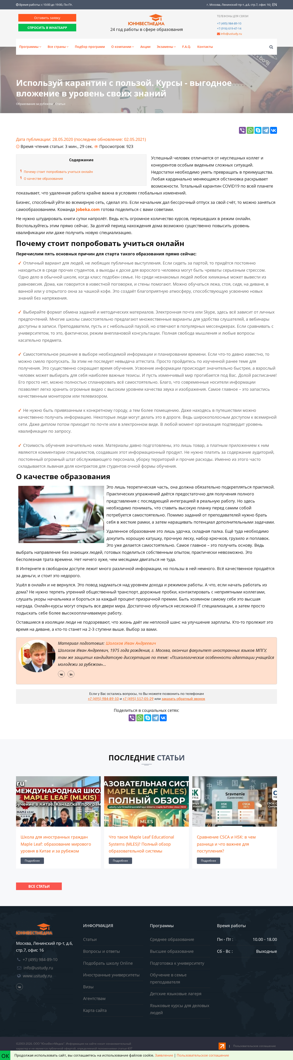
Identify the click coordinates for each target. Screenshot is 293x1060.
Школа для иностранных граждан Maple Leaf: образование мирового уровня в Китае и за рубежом (56, 844)
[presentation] (17, 824)
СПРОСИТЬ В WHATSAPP (47, 27)
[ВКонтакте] (273, 130)
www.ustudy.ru (37, 975)
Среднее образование (172, 939)
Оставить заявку (47, 18)
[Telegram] (265, 130)
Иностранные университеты (111, 975)
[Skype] (258, 130)
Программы (28, 46)
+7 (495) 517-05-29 (138, 699)
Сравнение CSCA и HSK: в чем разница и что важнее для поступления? (226, 844)
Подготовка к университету (177, 963)
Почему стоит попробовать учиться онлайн (58, 171)
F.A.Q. (186, 46)
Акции (145, 46)
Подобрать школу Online (108, 963)
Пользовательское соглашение (254, 1046)
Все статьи (39, 886)
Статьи (90, 939)
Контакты (205, 46)
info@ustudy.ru (231, 34)
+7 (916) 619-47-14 (229, 28)
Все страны (57, 46)
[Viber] (242, 130)
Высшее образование (172, 951)
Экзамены (165, 46)
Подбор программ (90, 46)
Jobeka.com (88, 209)
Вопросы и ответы (101, 951)
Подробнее (32, 861)
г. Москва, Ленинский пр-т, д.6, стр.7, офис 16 (238, 5)
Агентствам (94, 998)
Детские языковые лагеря (175, 993)
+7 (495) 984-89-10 (229, 23)
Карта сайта (95, 1010)
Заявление (164, 1055)
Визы (88, 986)
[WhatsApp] (250, 130)
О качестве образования (43, 178)
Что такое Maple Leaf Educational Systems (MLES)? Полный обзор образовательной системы (141, 844)
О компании (121, 46)
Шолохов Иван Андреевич (131, 643)
